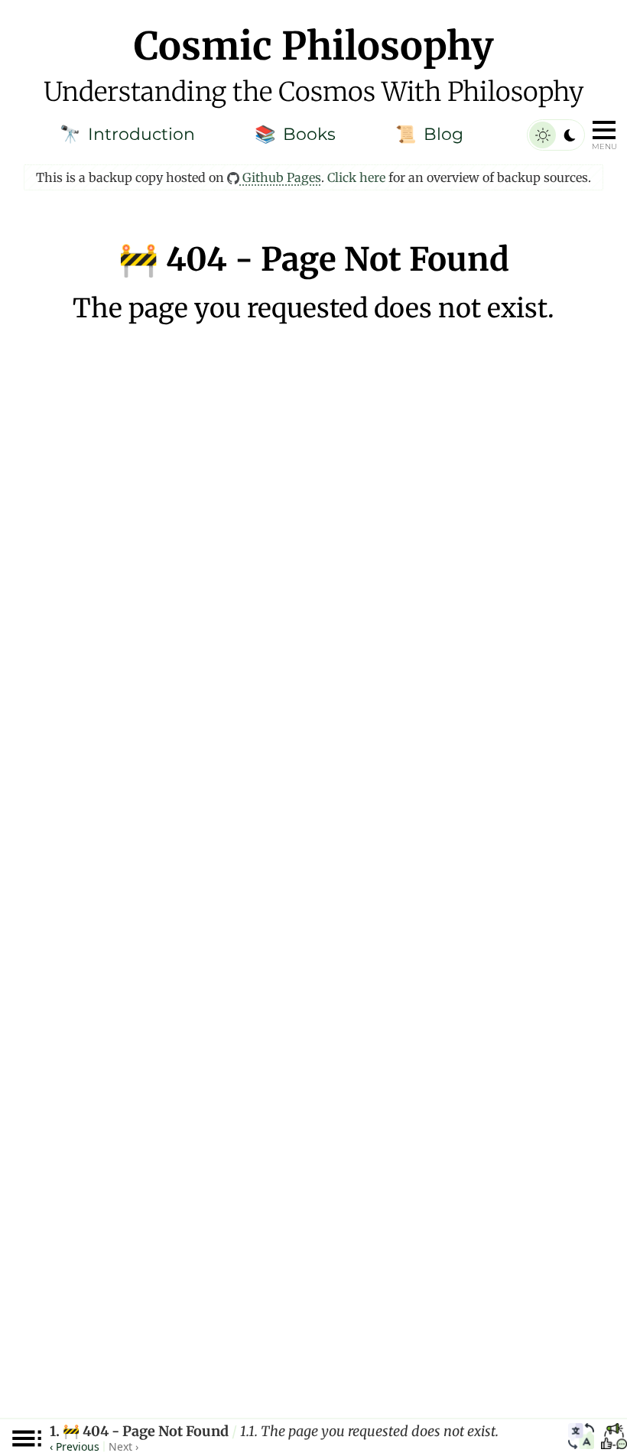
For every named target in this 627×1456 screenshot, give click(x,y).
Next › (123, 1446)
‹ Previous (74, 1446)
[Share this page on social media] (614, 1438)
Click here (356, 177)
